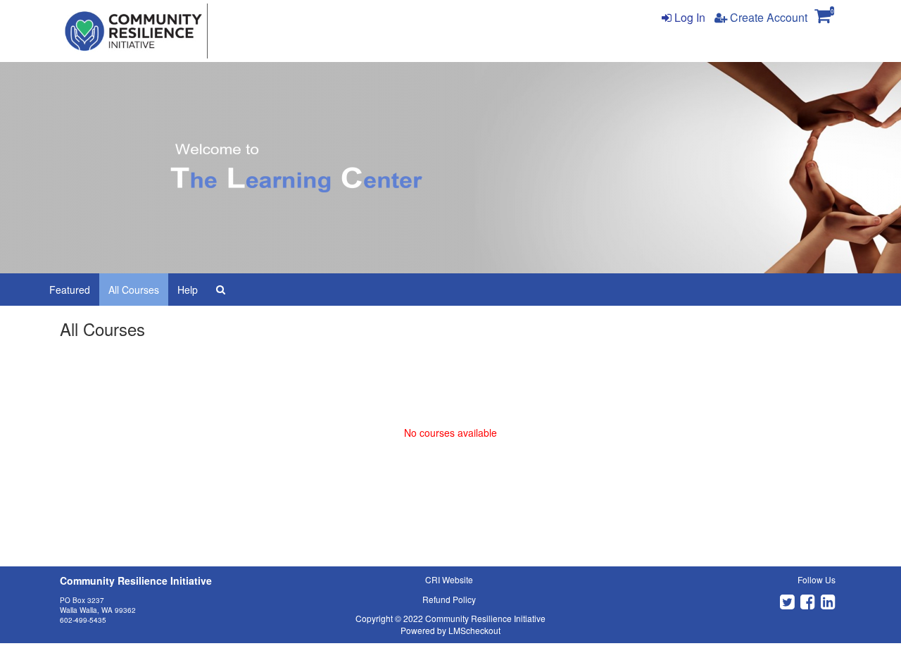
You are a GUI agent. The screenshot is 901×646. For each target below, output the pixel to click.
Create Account (767, 17)
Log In (688, 17)
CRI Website (449, 579)
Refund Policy (449, 599)
